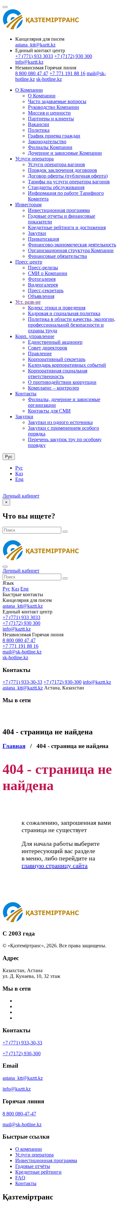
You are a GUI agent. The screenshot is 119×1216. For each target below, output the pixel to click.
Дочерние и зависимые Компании (65, 153)
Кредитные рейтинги (38, 1172)
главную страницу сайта (55, 865)
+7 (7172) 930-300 (62, 682)
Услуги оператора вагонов (56, 164)
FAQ (20, 1177)
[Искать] (65, 532)
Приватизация (43, 239)
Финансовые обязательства (57, 256)
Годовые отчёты (32, 1166)
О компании (28, 1149)
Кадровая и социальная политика (64, 313)
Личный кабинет (21, 495)
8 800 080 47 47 (31, 73)
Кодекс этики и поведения (56, 307)
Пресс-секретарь (45, 290)
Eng (19, 479)
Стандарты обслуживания (56, 187)
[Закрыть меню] (5, 567)
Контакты (25, 393)
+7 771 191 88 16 (67, 73)
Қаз (19, 473)
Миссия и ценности (49, 113)
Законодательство (47, 141)
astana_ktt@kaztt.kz (35, 44)
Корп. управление (34, 336)
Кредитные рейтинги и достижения (67, 227)
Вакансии (38, 124)
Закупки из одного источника (60, 422)
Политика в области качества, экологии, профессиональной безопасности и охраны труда (71, 324)
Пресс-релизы (43, 267)
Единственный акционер (55, 342)
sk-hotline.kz (49, 79)
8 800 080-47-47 (19, 1113)
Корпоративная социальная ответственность (57, 373)
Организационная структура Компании (71, 250)
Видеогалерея (43, 284)
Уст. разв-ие (28, 302)
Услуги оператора (34, 158)
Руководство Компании (53, 107)
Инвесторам (28, 204)
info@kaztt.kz (29, 62)
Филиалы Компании (50, 147)
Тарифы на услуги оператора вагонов (69, 181)
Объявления (41, 296)
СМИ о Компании (47, 273)
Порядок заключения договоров (62, 170)
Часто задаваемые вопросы (57, 101)
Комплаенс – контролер (53, 388)
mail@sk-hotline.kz (22, 651)
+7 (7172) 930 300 (73, 56)
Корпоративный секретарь (56, 359)
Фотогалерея (42, 279)
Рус (19, 467)
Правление (40, 353)
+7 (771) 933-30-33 (22, 682)
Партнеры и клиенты (51, 118)
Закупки (37, 233)
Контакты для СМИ (49, 411)
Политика (39, 130)
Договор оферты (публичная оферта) (68, 176)
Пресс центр (28, 262)
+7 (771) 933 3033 (34, 56)
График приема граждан (54, 135)
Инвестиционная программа (59, 210)
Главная (14, 746)
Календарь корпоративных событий (67, 365)
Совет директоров (47, 347)
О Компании (29, 90)
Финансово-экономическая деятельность (72, 244)
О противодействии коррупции (62, 382)
